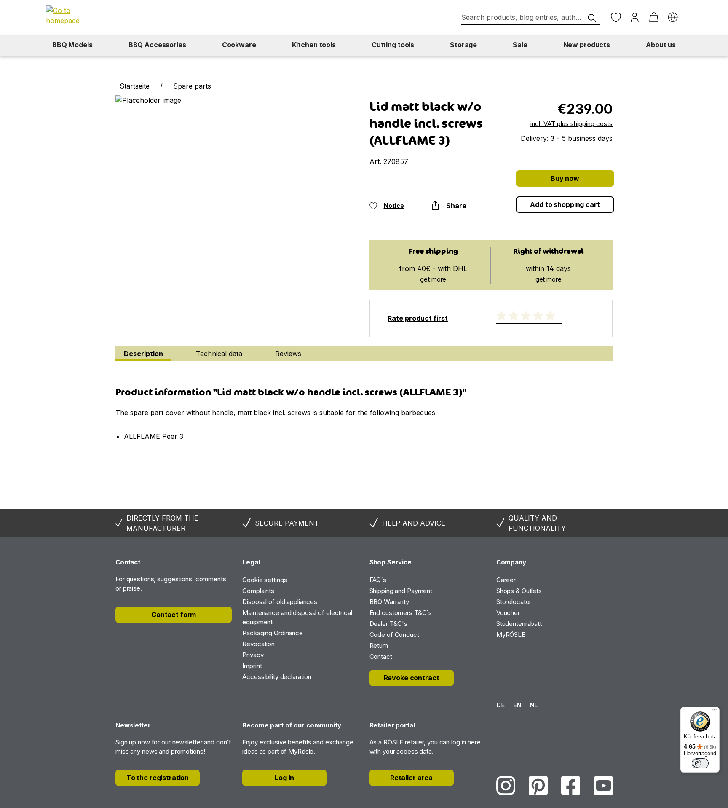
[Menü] (714, 712)
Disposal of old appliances (279, 602)
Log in (284, 777)
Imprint (252, 666)
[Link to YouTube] (603, 785)
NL (534, 705)
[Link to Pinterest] (538, 785)
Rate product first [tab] (418, 318)
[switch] (700, 763)
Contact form (173, 614)
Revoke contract (411, 678)
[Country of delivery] (672, 17)
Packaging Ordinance (272, 633)
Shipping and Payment (401, 591)
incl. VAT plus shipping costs (571, 124)
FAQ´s (377, 580)
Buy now (565, 178)
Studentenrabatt (519, 624)
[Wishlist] (615, 17)
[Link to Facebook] (570, 785)
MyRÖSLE (510, 635)
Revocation (258, 644)
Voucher (508, 613)
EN (517, 705)
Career (506, 580)
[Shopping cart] (653, 17)
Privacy (252, 655)
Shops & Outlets (519, 591)
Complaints (258, 591)
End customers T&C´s (400, 613)
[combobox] (530, 17)
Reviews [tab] (288, 353)
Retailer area (411, 777)
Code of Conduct (394, 635)
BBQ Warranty (389, 602)
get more (433, 279)
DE (500, 705)
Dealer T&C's (388, 624)
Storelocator (514, 602)
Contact (380, 656)
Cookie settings (264, 580)
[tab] (143, 353)
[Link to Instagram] (505, 785)
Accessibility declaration (276, 677)
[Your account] (634, 17)
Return (378, 646)
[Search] (591, 18)
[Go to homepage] (75, 15)
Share (456, 205)
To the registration (157, 777)
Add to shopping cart (565, 204)
